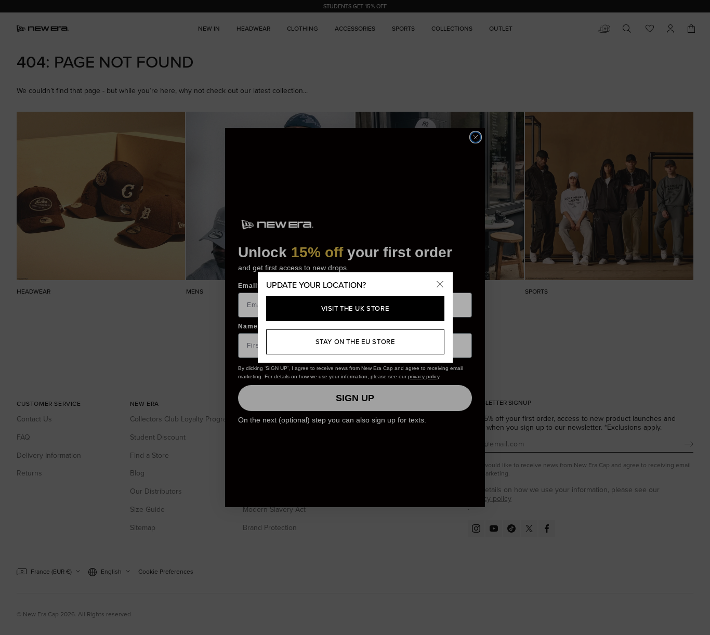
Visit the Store (355, 308)
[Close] (440, 284)
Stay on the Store (355, 341)
